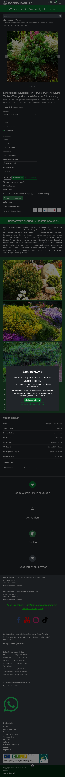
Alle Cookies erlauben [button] (32, 400)
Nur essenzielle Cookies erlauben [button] (32, 404)
